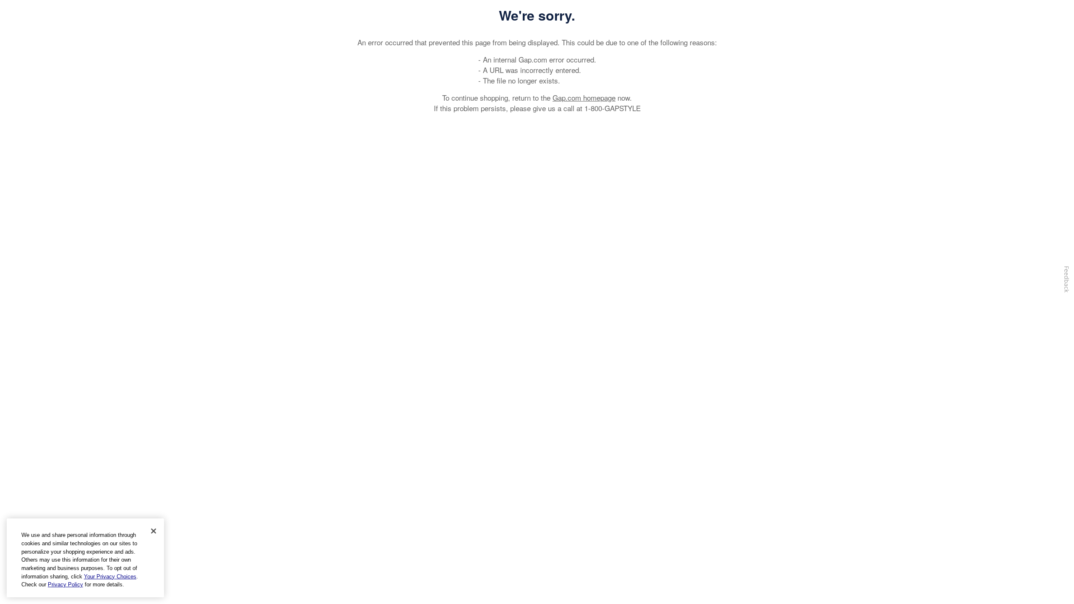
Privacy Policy (65, 584)
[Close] (153, 531)
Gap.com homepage (584, 97)
